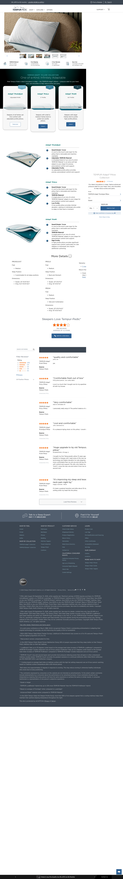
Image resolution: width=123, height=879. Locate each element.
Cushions (43, 550)
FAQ (63, 547)
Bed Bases (44, 532)
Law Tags (87, 532)
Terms (53, 701)
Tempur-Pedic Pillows (91, 562)
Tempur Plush (45, 547)
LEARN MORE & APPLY (36, 2)
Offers (49, 10)
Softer (21, 538)
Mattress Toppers (46, 541)
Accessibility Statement (92, 544)
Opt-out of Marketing (68, 563)
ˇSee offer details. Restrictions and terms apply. (35, 625)
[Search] (34, 349)
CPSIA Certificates (90, 541)
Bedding (43, 538)
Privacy (47, 701)
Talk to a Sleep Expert (39, 515)
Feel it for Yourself (90, 515)
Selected (15, 124)
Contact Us (65, 550)
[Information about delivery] (114, 213)
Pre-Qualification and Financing (94, 535)
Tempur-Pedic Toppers (91, 568)
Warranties (65, 541)
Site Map (87, 547)
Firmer (21, 532)
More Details (59, 256)
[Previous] (7, 56)
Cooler (21, 529)
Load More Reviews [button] (70, 502)
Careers (87, 553)
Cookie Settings (66, 572)
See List (95, 517)
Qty (91, 208)
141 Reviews (110, 181)
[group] (73, 363)
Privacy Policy (62, 590)
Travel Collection (46, 544)
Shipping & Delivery (68, 532)
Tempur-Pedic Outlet (91, 565)
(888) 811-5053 (41, 517)
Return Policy (66, 538)
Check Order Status (68, 529)
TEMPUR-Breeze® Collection (27, 547)
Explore (40, 10)
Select (43, 126)
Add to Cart (111, 208)
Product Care (89, 529)
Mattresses (44, 529)
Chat (30, 517)
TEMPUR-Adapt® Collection (27, 544)
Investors (87, 556)
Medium (21, 535)
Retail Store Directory (68, 544)
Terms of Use (71, 590)
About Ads (65, 569)
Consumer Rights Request (69, 566)
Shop (31, 10)
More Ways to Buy (104, 217)
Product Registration (68, 535)
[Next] (79, 56)
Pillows (19, 375)
